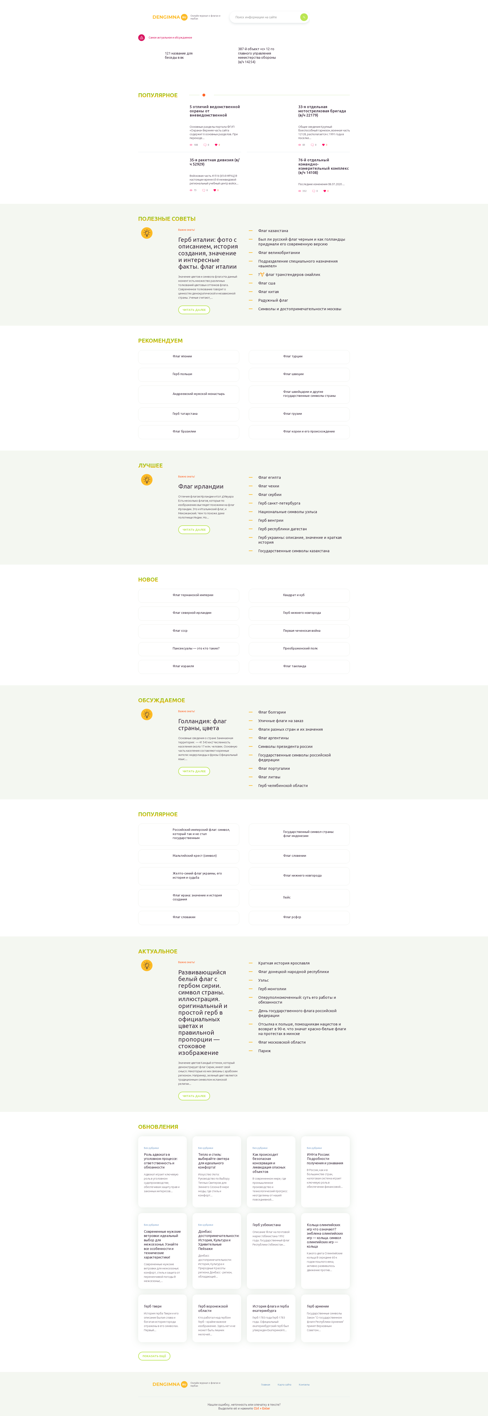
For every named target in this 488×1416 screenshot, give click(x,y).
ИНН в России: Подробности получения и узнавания (325, 1158)
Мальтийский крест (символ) (195, 855)
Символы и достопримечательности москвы (299, 309)
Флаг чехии (268, 486)
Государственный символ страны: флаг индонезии (308, 833)
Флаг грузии (292, 413)
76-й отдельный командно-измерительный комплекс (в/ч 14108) (323, 166)
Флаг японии (182, 356)
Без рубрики (151, 1148)
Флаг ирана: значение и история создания (197, 897)
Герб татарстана (185, 413)
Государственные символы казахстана (293, 551)
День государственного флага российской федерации (297, 1013)
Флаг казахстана (273, 230)
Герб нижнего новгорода (302, 612)
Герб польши (182, 374)
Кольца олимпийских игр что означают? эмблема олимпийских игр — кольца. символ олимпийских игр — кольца (325, 1235)
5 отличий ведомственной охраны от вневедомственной (215, 111)
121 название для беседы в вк (179, 55)
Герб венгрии (270, 520)
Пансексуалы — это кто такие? (196, 648)
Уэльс (263, 980)
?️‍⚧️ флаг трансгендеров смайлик (289, 274)
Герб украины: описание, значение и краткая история (300, 539)
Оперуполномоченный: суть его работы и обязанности (297, 999)
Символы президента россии (285, 746)
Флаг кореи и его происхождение (309, 431)
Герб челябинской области (283, 785)
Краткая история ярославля (284, 963)
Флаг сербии (270, 494)
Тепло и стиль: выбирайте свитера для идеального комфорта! (213, 1160)
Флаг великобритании (279, 252)
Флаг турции (293, 356)
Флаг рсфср (292, 917)
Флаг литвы (269, 777)
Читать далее (194, 309)
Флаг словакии (184, 917)
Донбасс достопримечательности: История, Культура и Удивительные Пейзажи (216, 1240)
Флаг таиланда (294, 666)
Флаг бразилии (184, 431)
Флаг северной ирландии (192, 612)
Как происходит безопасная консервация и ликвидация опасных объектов (269, 1162)
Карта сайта (284, 1384)
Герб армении (318, 1306)
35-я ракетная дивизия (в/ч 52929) (214, 162)
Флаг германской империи (193, 595)
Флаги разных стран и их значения (290, 729)
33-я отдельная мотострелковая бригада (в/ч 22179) (322, 111)
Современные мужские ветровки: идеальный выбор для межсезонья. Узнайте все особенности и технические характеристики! (162, 1244)
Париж (264, 1051)
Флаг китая (268, 291)
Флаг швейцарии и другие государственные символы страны (309, 393)
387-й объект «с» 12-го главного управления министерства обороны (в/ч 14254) (257, 55)
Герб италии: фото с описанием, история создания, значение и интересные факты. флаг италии (208, 253)
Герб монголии (272, 989)
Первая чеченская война (301, 630)
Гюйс (287, 897)
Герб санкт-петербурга (279, 503)
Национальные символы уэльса (287, 512)
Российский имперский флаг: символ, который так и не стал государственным (201, 834)
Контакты (304, 1384)
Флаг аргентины (273, 738)
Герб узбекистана (267, 1225)
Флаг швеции (293, 374)
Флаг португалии (274, 768)
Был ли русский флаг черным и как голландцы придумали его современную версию (301, 241)
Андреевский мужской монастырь (199, 393)
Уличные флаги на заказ (280, 720)
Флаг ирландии (201, 486)
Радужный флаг (273, 300)
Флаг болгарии (272, 712)
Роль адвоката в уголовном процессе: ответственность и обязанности (160, 1160)
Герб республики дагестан (282, 529)
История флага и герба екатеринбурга (271, 1308)
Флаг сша (266, 283)
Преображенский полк (300, 648)
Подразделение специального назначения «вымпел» (298, 263)
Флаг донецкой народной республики (293, 971)
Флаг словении (294, 855)
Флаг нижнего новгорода (302, 875)
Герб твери (152, 1306)
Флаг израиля (183, 666)
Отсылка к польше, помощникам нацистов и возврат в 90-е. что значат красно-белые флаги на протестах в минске (302, 1029)
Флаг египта (269, 477)
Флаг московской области (282, 1042)
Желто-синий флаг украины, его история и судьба (197, 875)
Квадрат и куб (294, 595)
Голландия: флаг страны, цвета (202, 724)
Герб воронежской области (213, 1308)
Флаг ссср (180, 630)
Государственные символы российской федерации (294, 757)
